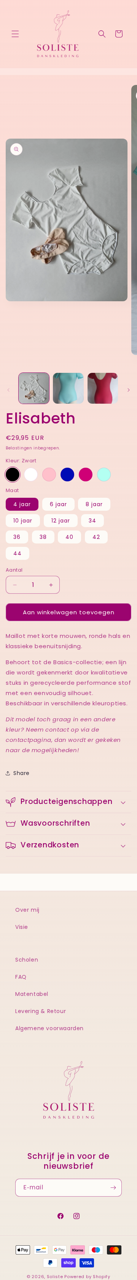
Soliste (55, 1277)
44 (17, 553)
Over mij (27, 910)
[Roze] (49, 474)
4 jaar (22, 504)
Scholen (26, 960)
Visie (21, 927)
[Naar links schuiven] (8, 390)
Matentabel (31, 994)
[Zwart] (12, 474)
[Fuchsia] (85, 474)
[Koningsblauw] (67, 474)
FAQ (21, 977)
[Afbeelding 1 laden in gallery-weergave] (34, 388)
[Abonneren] (113, 1188)
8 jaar (94, 504)
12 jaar (60, 520)
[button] (15, 34)
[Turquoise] (104, 474)
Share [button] (21, 773)
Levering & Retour (40, 1011)
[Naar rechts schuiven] (128, 390)
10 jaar (22, 520)
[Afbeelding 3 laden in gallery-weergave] (103, 388)
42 (96, 537)
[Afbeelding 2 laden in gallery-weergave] (68, 388)
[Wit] (31, 474)
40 (69, 537)
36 (17, 537)
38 (43, 537)
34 (92, 520)
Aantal (14, 570)
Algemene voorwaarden (49, 1028)
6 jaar (58, 504)
